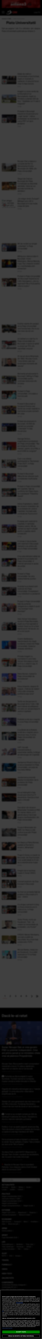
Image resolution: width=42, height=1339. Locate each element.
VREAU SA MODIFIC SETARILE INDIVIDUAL (21, 1336)
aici (3, 1311)
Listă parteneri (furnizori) (7, 1328)
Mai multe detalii (19, 1302)
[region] (21, 1314)
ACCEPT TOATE (21, 1332)
